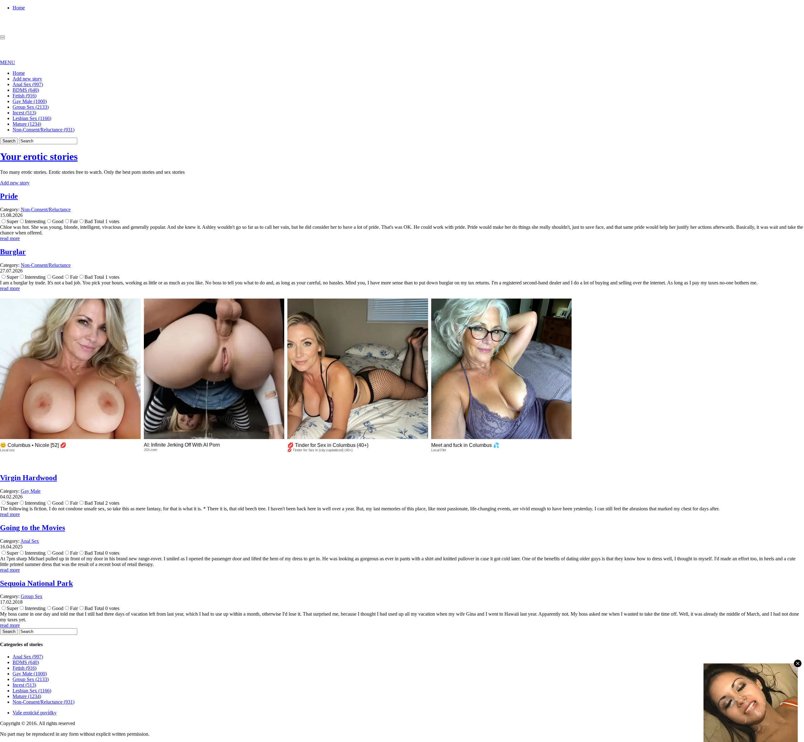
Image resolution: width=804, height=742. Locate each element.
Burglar (13, 252)
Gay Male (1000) (30, 101)
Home (19, 7)
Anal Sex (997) (28, 84)
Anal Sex (29, 541)
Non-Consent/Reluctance (46, 209)
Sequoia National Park (36, 583)
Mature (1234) (27, 124)
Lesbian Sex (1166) (32, 118)
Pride (9, 196)
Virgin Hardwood (28, 478)
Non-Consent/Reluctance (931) (43, 129)
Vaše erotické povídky (35, 712)
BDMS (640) (26, 90)
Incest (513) (24, 112)
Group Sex (31, 596)
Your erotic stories (39, 156)
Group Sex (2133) (31, 107)
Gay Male (31, 491)
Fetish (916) (24, 95)
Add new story (27, 78)
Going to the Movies (32, 528)
